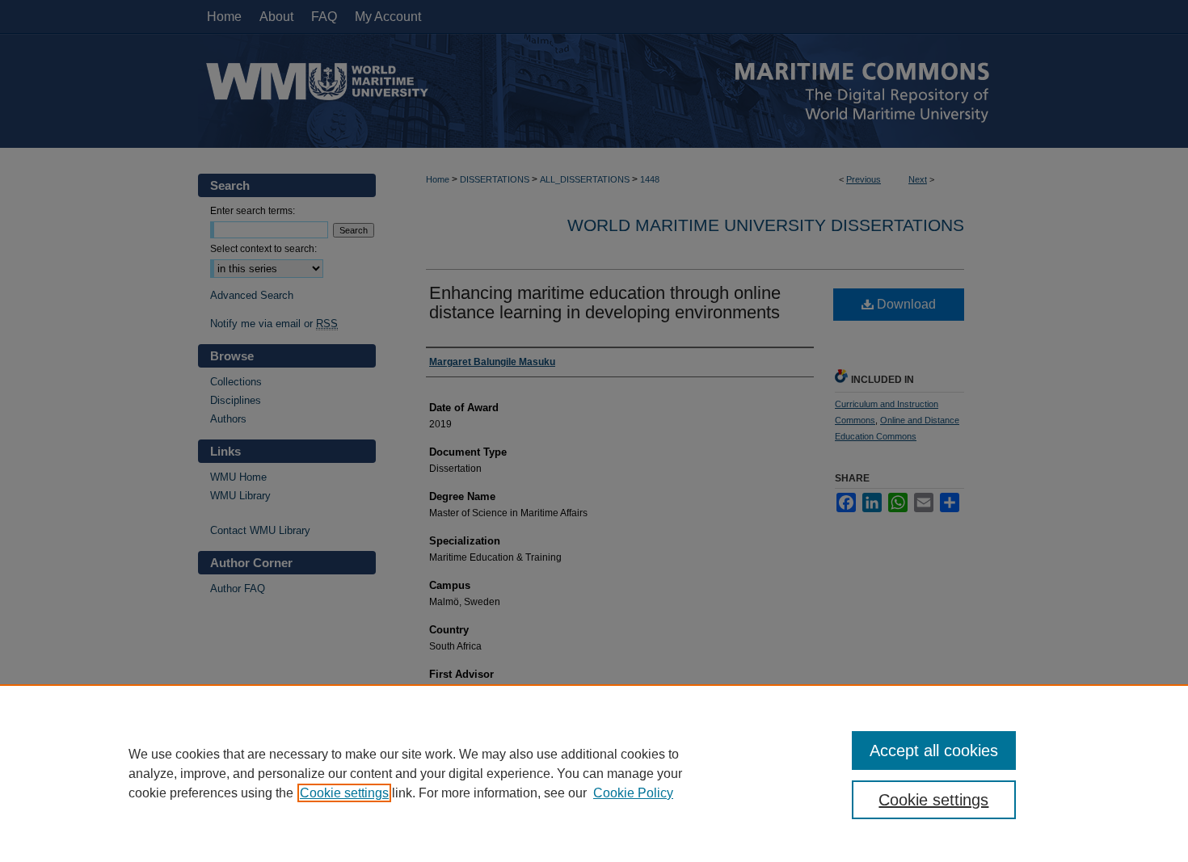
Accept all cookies (934, 750)
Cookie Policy (633, 793)
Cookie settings (344, 793)
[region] (594, 773)
